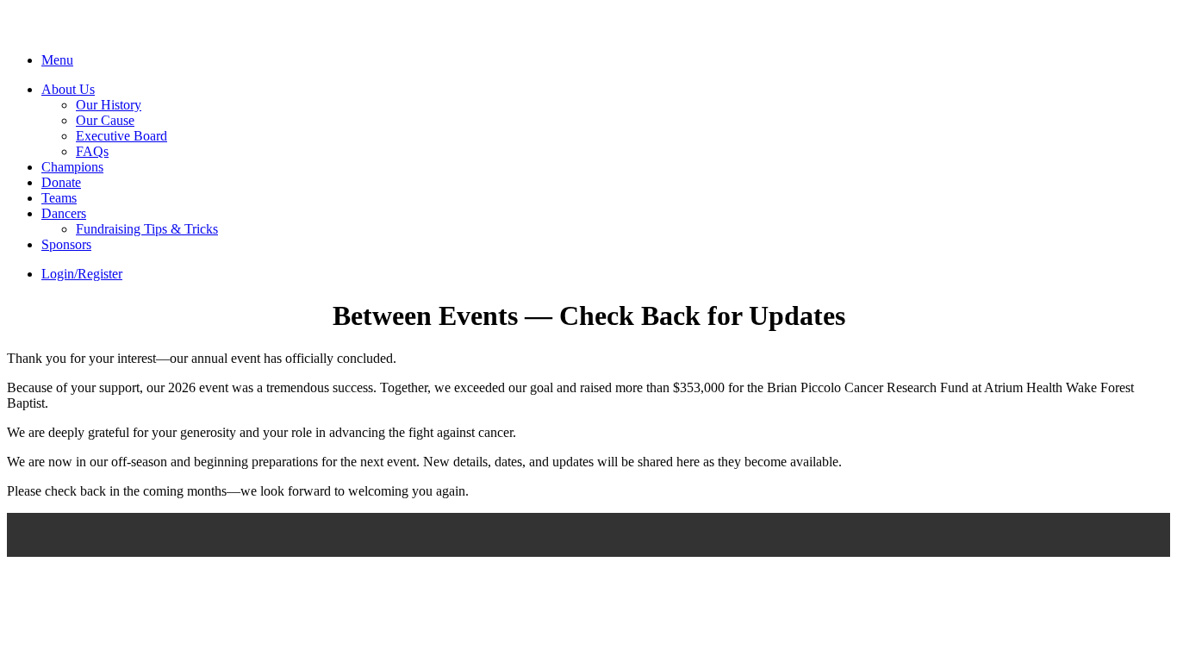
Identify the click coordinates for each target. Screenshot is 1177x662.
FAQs (92, 151)
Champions (72, 166)
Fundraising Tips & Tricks (147, 229)
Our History (108, 104)
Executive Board (121, 135)
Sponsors (66, 244)
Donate (61, 182)
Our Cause (105, 120)
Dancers (63, 213)
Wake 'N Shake (100, 32)
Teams (59, 197)
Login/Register (81, 273)
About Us (68, 89)
